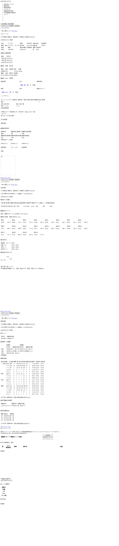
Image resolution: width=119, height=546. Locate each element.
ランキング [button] (7, 9)
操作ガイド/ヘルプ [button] (6, 431)
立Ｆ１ (20, 222)
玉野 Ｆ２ (3, 247)
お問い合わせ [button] (16, 431)
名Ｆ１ (75, 222)
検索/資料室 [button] (7, 7)
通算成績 (17, 25)
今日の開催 (4, 24)
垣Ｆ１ (42, 222)
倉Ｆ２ (9, 228)
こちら (15, 31)
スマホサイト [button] (56, 431)
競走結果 (48, 435)
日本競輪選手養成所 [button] (10, 12)
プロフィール (4, 25)
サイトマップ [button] (37, 431)
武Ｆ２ (75, 228)
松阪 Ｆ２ (3, 245)
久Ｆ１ (9, 234)
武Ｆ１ (53, 222)
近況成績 (11, 25)
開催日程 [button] (6, 6)
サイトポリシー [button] (46, 431)
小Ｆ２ (31, 228)
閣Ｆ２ (20, 228)
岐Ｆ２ (20, 234)
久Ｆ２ (42, 234)
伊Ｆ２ (42, 228)
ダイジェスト (49, 438)
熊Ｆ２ (53, 228)
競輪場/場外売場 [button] (8, 11)
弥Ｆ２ (64, 222)
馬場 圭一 (5, 92)
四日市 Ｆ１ (4, 249)
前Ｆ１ (64, 228)
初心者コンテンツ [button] (9, 4)
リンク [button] (6, 14)
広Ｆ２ (31, 222)
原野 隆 (23, 85)
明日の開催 (10, 24)
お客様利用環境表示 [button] (27, 431)
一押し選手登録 (5, 27)
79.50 (37, 49)
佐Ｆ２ (9, 222)
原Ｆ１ (86, 228)
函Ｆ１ (86, 222)
